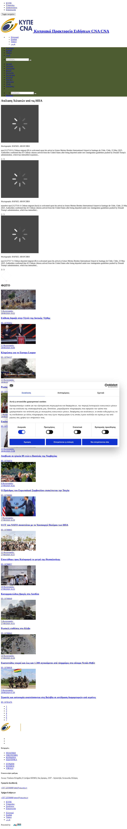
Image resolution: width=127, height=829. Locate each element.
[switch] (49, 432)
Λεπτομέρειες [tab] (63, 393)
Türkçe (13, 42)
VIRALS (9, 768)
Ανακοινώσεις (11, 7)
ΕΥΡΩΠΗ (10, 764)
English (14, 39)
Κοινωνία (10, 73)
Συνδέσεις (10, 806)
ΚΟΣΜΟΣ (10, 766)
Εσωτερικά (10, 75)
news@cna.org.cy (21, 798)
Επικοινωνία (11, 10)
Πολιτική (9, 66)
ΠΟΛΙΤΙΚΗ (11, 753)
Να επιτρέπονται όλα (100, 442)
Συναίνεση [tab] (26, 393)
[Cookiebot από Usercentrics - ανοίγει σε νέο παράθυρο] (106, 386)
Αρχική (9, 64)
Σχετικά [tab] (100, 393)
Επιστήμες (10, 86)
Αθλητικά (10, 82)
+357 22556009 (7, 788)
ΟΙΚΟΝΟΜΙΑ (12, 755)
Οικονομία (10, 68)
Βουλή (8, 71)
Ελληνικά (14, 37)
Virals (8, 84)
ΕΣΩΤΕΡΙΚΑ (11, 760)
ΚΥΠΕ (9, 3)
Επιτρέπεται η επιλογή (63, 442)
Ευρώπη (9, 77)
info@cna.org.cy (20, 788)
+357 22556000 (7, 798)
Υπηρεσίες (10, 5)
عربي (13, 44)
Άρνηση (27, 442)
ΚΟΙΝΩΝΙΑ (11, 757)
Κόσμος (9, 80)
